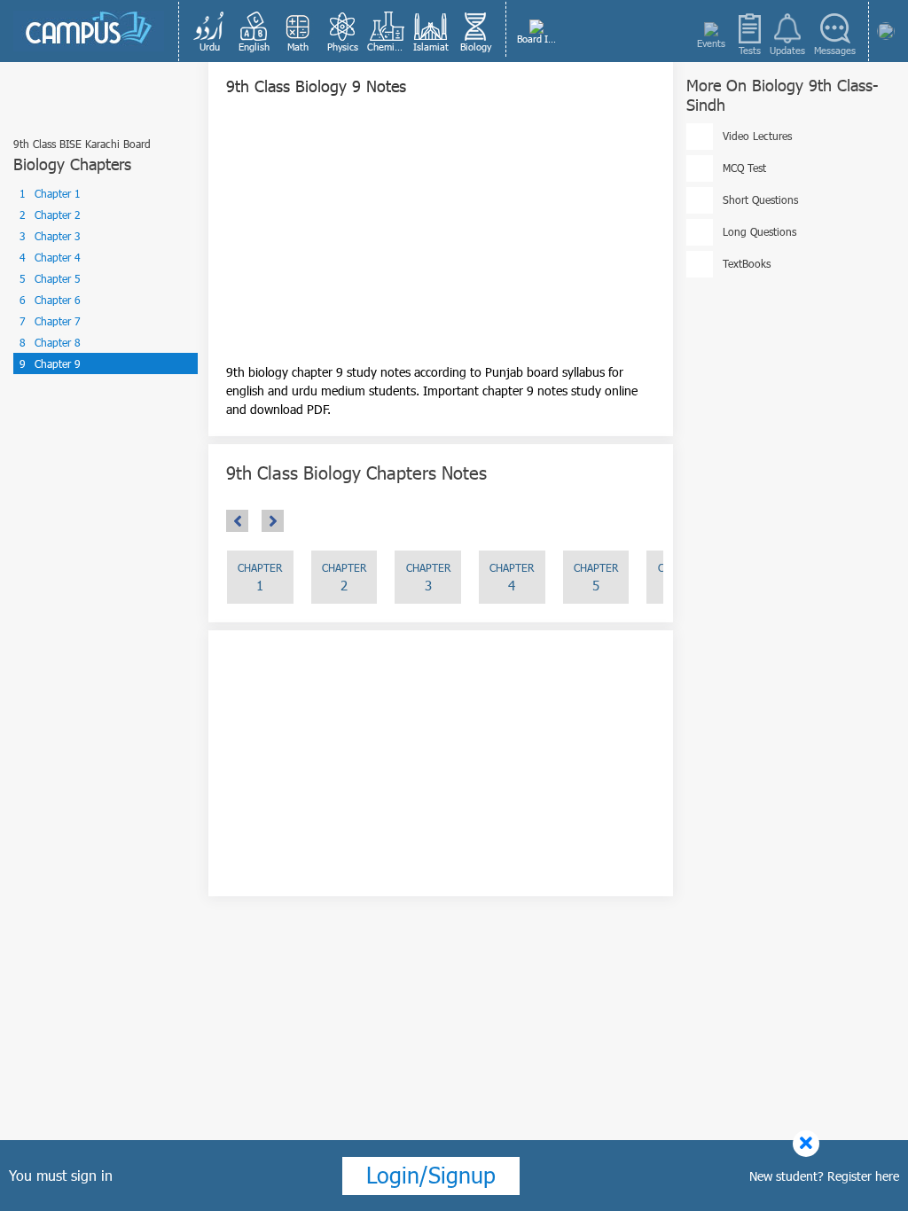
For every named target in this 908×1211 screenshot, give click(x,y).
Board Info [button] (538, 38)
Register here (863, 1176)
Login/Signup (431, 1174)
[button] (209, 31)
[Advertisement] (440, 238)
